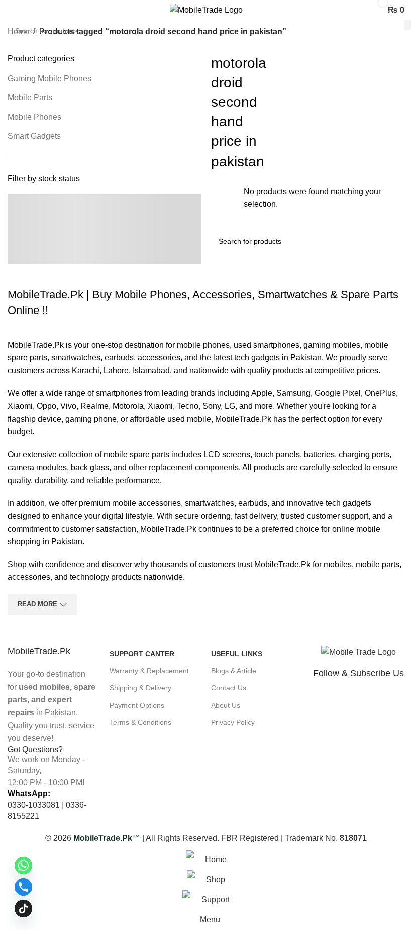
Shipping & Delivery (140, 688)
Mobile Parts (30, 97)
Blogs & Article (233, 671)
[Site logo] (206, 9)
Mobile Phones (34, 117)
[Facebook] (325, 700)
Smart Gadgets (34, 136)
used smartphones (266, 345)
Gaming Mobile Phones (49, 78)
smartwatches (75, 357)
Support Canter (142, 654)
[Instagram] (398, 700)
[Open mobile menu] (12, 10)
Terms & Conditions (140, 722)
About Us (225, 705)
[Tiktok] (380, 700)
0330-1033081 (34, 805)
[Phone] (23, 887)
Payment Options (137, 705)
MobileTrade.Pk (36, 345)
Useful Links (236, 654)
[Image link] (358, 651)
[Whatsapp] (362, 700)
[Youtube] (343, 700)
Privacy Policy (233, 722)
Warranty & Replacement (149, 671)
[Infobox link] (53, 695)
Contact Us (228, 688)
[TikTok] (23, 908)
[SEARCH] (407, 25)
